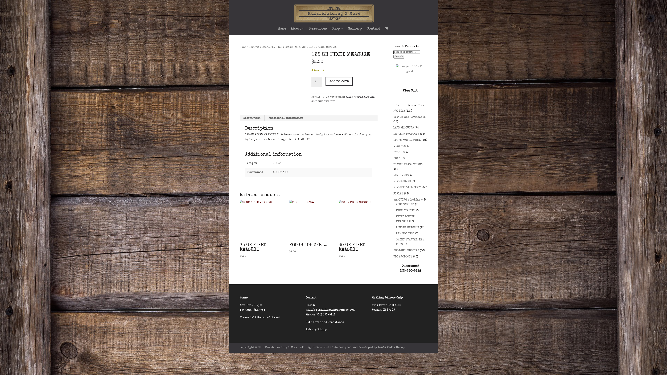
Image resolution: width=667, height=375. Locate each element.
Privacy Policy (316, 329)
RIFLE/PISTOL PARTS (407, 187)
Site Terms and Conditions (325, 322)
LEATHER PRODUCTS (406, 134)
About (296, 29)
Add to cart (339, 81)
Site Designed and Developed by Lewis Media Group (368, 347)
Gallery (355, 29)
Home (282, 29)
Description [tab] (252, 118)
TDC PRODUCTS (402, 257)
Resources (318, 29)
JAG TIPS (399, 111)
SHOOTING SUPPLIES (261, 47)
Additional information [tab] (286, 118)
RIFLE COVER (402, 181)
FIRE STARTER (405, 210)
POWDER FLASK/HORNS (408, 164)
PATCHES (399, 152)
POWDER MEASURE (407, 227)
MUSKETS (399, 146)
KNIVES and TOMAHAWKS (409, 117)
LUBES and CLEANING (407, 140)
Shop (336, 29)
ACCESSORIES (405, 204)
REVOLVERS (401, 175)
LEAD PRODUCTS (403, 128)
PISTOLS (399, 158)
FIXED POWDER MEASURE (291, 47)
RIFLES (398, 194)
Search (399, 57)
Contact (373, 29)
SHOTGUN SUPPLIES (406, 250)
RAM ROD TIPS (405, 233)
